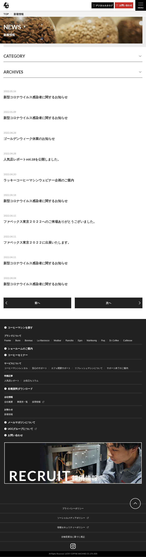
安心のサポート (39, 368)
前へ (37, 302)
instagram (73, 546)
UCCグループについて (20, 428)
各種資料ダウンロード (20, 388)
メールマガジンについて (21, 422)
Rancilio (70, 340)
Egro (80, 340)
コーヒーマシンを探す (20, 327)
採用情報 (36, 402)
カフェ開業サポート (61, 368)
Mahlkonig (92, 340)
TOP (6, 14)
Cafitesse (127, 340)
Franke (7, 340)
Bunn (17, 340)
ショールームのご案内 (20, 348)
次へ (108, 302)
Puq (103, 340)
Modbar (57, 340)
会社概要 (8, 402)
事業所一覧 (22, 402)
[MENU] (140, 5)
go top (135, 503)
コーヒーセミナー (18, 355)
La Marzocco (43, 340)
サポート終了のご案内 (117, 368)
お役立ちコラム (31, 381)
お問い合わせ (15, 435)
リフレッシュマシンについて (89, 368)
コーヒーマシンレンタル (16, 368)
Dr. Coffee (114, 340)
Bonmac (29, 340)
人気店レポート (11, 381)
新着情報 (8, 414)
